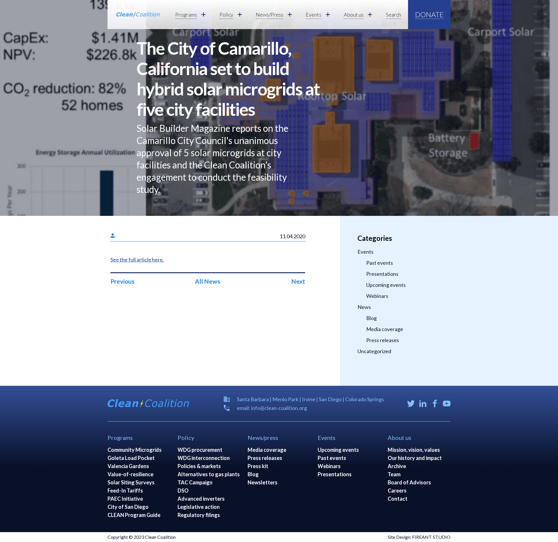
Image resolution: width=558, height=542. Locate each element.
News (364, 307)
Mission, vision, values (414, 450)
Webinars (377, 296)
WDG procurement (200, 450)
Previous (122, 281)
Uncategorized (374, 351)
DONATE (429, 14)
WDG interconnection (204, 458)
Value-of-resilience (130, 474)
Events (365, 251)
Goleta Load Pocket (131, 458)
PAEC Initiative (125, 498)
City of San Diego (128, 507)
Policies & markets (199, 466)
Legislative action (199, 507)
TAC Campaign (195, 482)
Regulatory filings (199, 515)
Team (394, 474)
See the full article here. (137, 259)
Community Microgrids (135, 450)
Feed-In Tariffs (125, 490)
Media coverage (384, 329)
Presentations (382, 274)
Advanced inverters (201, 498)
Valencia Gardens (128, 466)
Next (298, 281)
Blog (371, 318)
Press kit (258, 466)
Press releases (382, 340)
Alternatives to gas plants (209, 474)
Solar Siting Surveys (131, 482)
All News (207, 281)
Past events (379, 263)
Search (393, 14)
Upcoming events (386, 285)
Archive (397, 466)
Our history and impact (415, 458)
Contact (397, 498)
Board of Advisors (409, 482)
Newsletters (263, 482)
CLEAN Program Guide (134, 515)
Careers (397, 490)
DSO (183, 490)
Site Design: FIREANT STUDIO (419, 537)
